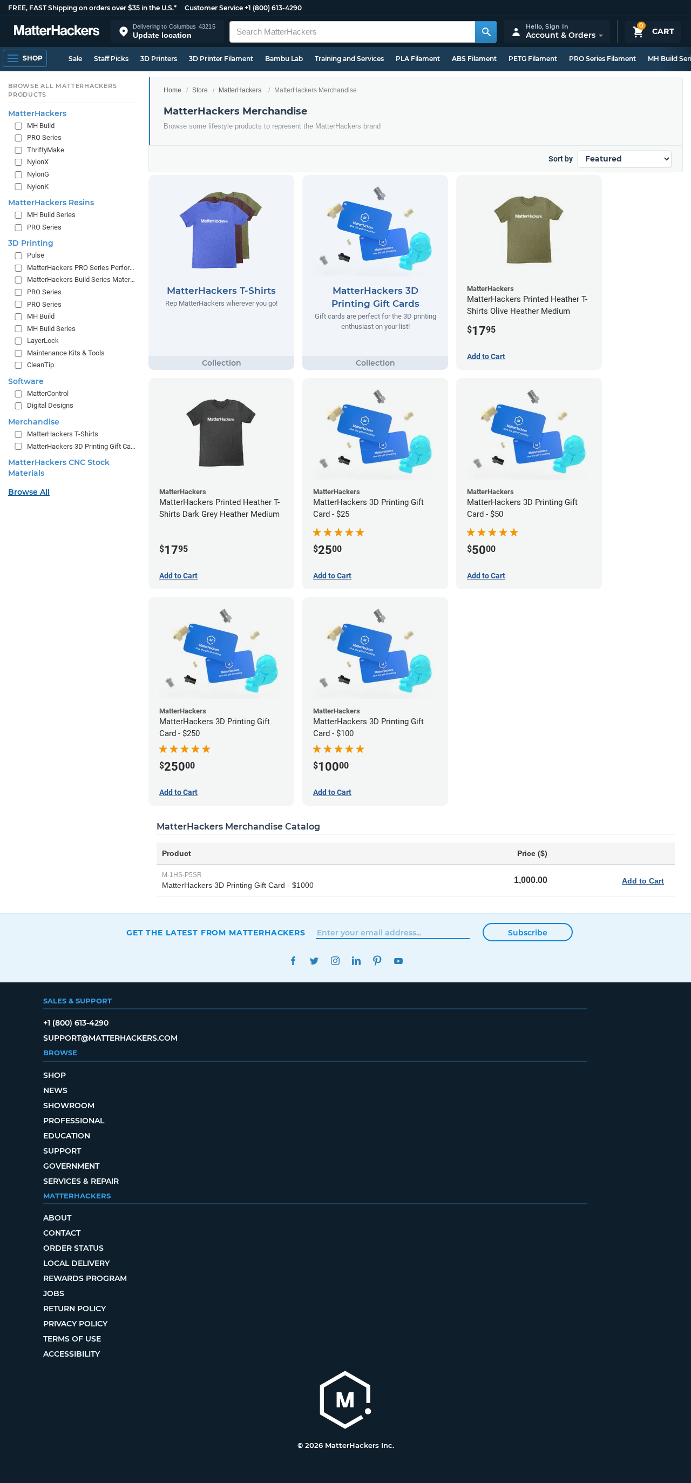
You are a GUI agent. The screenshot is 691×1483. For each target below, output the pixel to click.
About (57, 1218)
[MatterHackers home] (56, 31)
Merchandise (33, 422)
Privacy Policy (75, 1324)
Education (66, 1136)
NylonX (38, 162)
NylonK (38, 186)
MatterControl (48, 393)
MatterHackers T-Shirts (62, 434)
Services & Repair (81, 1181)
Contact (61, 1233)
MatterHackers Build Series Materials (81, 279)
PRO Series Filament (602, 59)
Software (26, 381)
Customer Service (214, 8)
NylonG (38, 174)
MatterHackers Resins (51, 202)
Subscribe (527, 933)
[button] (167, 31)
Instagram (335, 961)
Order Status (73, 1248)
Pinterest (377, 961)
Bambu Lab (284, 59)
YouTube (398, 961)
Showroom (68, 1105)
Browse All (29, 492)
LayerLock (43, 340)
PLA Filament (418, 59)
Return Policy (74, 1308)
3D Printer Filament (221, 59)
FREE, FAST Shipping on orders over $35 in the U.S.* (92, 8)
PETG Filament (533, 59)
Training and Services (349, 59)
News (55, 1090)
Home (172, 90)
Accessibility (71, 1354)
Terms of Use (72, 1339)
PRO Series (44, 137)
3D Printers (158, 59)
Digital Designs (50, 405)
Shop (54, 1075)
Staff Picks (111, 59)
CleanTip (40, 365)
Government (71, 1166)
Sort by (560, 158)
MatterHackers (240, 90)
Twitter (313, 961)
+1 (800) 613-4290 (273, 8)
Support (62, 1151)
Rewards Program (85, 1278)
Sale (75, 59)
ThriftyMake (45, 150)
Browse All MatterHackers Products (62, 90)
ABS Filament (474, 59)
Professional (73, 1120)
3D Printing (30, 243)
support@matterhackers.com (110, 1038)
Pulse (35, 255)
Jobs (53, 1293)
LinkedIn (356, 961)
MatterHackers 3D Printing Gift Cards (81, 446)
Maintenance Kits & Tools (66, 352)
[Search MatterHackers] (486, 32)
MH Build (41, 125)
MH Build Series (51, 215)
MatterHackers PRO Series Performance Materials (81, 267)
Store (200, 90)
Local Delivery (76, 1263)
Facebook (292, 961)
